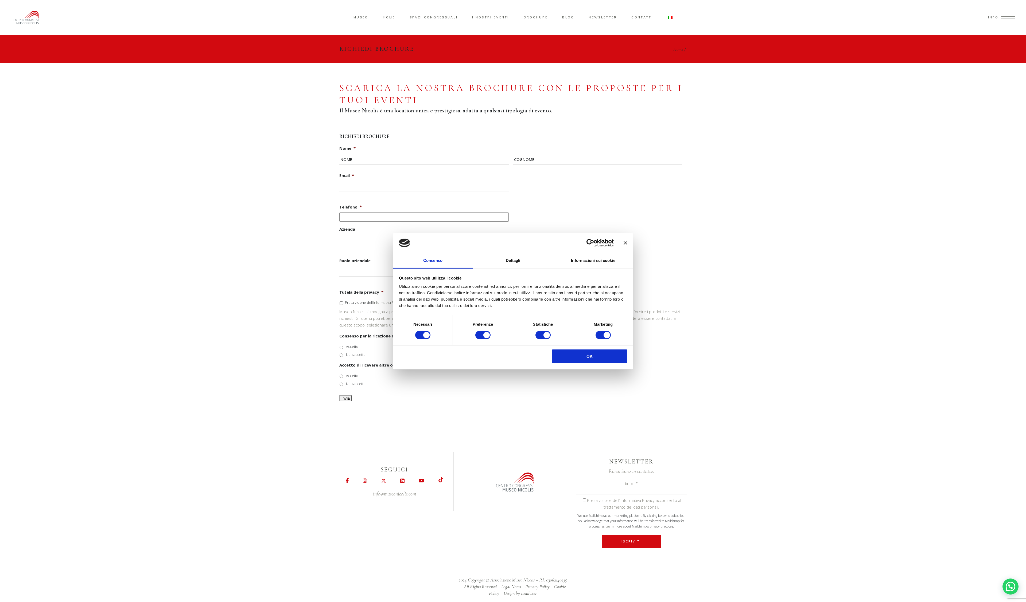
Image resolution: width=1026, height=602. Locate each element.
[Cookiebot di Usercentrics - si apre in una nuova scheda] (590, 243)
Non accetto (356, 354)
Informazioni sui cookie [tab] (593, 260)
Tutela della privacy (361, 292)
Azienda (347, 229)
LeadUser (529, 593)
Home (678, 49)
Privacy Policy (537, 586)
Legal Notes (511, 586)
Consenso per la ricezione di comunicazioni (382, 336)
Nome (347, 148)
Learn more (613, 526)
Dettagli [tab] (513, 260)
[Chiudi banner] (625, 243)
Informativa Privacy (388, 302)
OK (589, 356)
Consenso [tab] (432, 260)
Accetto (352, 346)
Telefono (350, 207)
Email (346, 175)
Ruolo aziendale (355, 260)
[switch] (483, 335)
